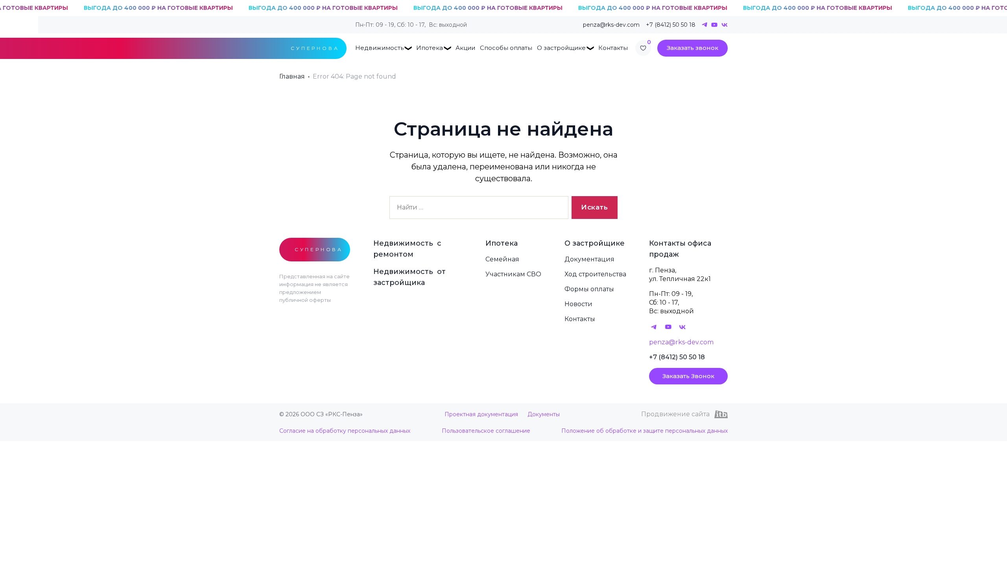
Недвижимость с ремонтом (407, 249)
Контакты (613, 47)
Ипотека (429, 47)
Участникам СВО (513, 274)
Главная (292, 76)
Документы (543, 414)
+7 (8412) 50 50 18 (670, 24)
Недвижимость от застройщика (409, 277)
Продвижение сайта (675, 414)
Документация (589, 259)
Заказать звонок (692, 47)
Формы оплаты (589, 289)
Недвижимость (379, 47)
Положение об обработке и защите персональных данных (644, 430)
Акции (465, 47)
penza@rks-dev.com (611, 24)
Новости (578, 304)
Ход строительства (595, 274)
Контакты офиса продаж (680, 249)
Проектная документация (481, 414)
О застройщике (561, 47)
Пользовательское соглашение (486, 430)
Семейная (502, 259)
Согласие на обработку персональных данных (344, 430)
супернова (315, 48)
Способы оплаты (506, 47)
